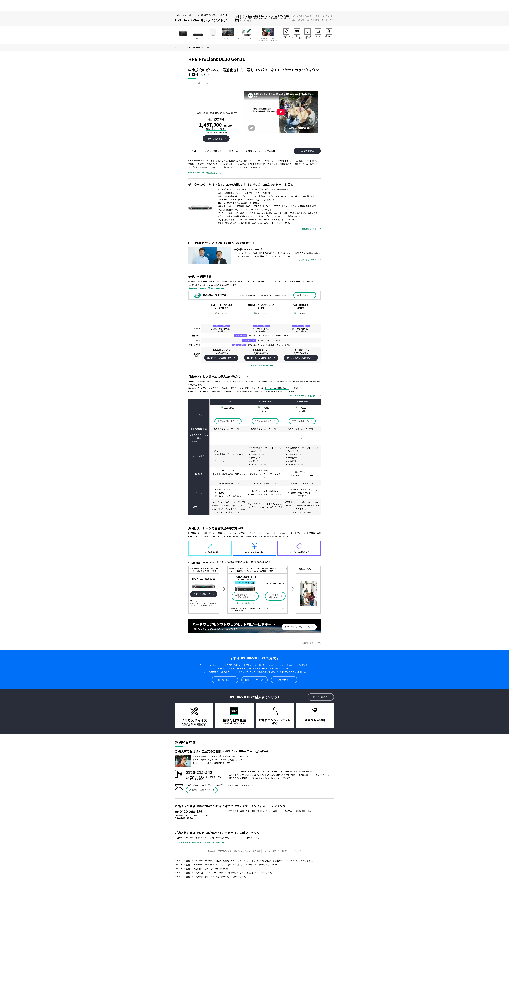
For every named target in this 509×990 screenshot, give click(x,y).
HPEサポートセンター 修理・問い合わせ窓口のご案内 (197, 842)
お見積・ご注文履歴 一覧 (323, 16)
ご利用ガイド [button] (284, 680)
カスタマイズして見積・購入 (243, 596)
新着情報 (212, 851)
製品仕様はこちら (309, 228)
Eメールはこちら (245, 21)
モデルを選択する (201, 594)
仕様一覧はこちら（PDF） (259, 365)
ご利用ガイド (327, 20)
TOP (176, 47)
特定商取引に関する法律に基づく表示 (234, 851)
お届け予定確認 (298, 20)
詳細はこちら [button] (303, 295)
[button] (221, 358)
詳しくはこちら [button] (320, 697)
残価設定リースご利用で (216, 129)
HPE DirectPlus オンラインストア (201, 20)
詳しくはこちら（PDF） (307, 259)
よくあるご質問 (313, 20)
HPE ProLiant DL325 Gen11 (277, 388)
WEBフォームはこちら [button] (200, 790)
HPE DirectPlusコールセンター (262, 219)
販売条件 (256, 851)
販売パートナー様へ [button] (254, 680)
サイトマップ (295, 851)
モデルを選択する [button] (214, 138)
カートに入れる (243, 603)
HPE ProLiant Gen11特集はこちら (203, 172)
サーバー (183, 47)
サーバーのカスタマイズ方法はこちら (204, 288)
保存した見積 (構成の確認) (302, 16)
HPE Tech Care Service (256, 222)
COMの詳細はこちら (300, 216)
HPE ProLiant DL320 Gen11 (303, 381)
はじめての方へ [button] (225, 680)
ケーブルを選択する (273, 596)
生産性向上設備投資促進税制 (275, 851)
